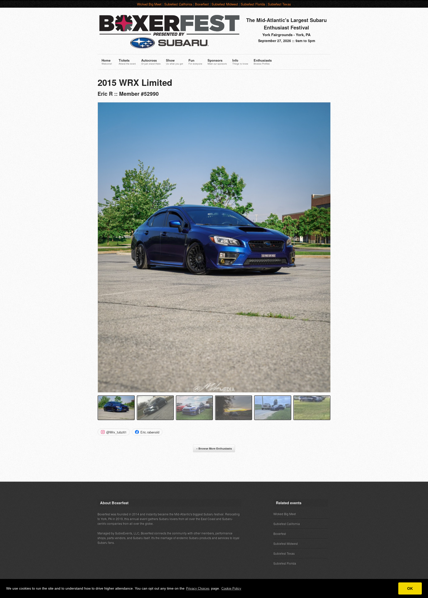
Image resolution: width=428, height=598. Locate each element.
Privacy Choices (198, 588)
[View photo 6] (311, 407)
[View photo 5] (272, 407)
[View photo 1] (116, 407)
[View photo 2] (155, 407)
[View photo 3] (194, 407)
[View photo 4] (233, 407)
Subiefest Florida (253, 4)
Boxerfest (202, 4)
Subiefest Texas (279, 4)
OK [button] (410, 588)
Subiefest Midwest (225, 4)
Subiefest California (178, 4)
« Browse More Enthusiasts (214, 448)
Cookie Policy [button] (231, 588)
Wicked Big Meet (149, 4)
